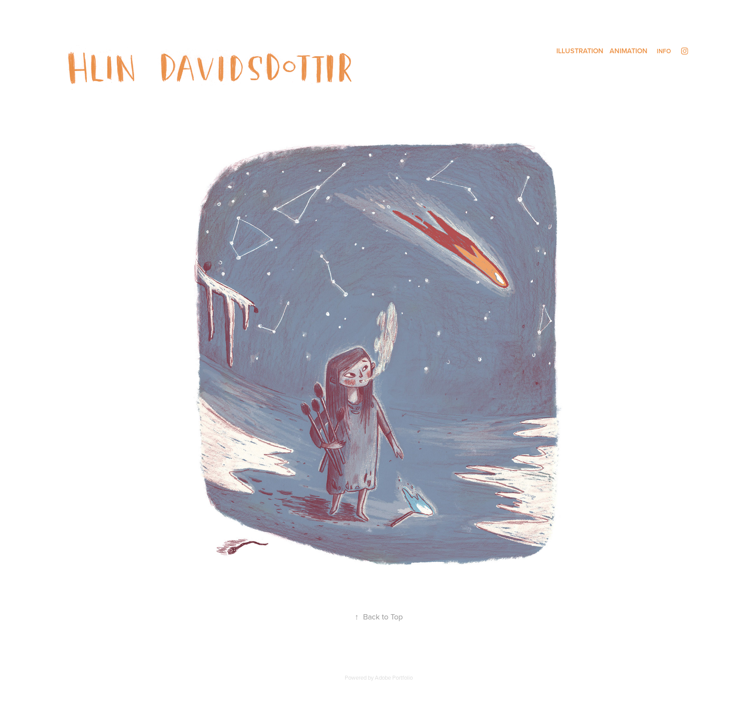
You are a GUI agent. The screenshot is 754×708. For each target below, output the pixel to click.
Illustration (579, 51)
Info (664, 51)
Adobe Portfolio (394, 677)
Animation (629, 51)
